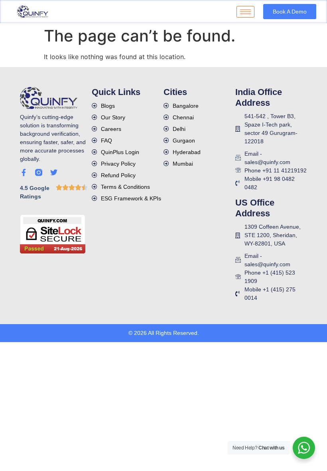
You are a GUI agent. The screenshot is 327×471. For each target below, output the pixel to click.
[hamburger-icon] (245, 12)
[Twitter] (53, 172)
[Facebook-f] (23, 172)
